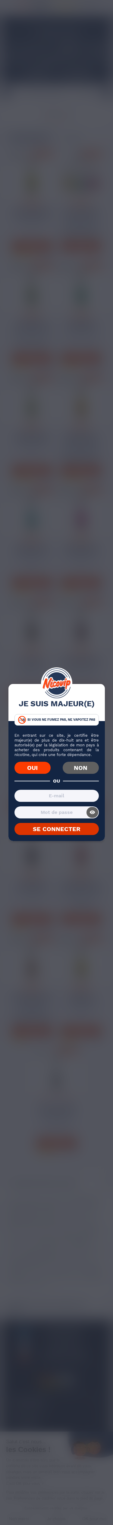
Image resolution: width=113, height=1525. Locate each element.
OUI (32, 767)
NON (80, 767)
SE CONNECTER (56, 829)
